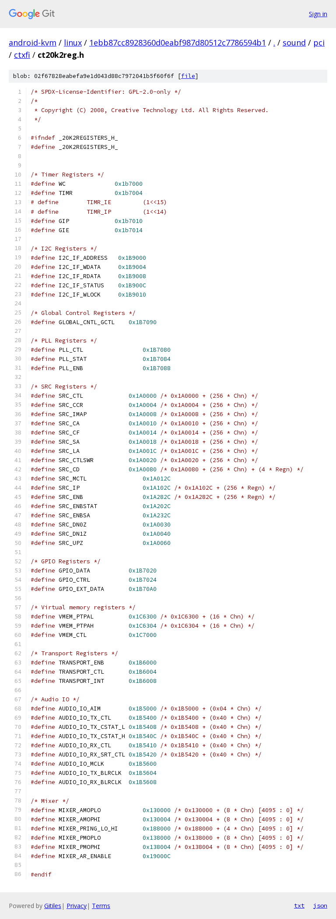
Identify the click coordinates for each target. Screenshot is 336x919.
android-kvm (32, 42)
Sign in (318, 14)
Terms (101, 905)
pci (319, 42)
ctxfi (22, 54)
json (320, 905)
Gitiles (52, 905)
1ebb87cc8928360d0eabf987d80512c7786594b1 (177, 42)
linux (73, 42)
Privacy (76, 905)
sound (294, 42)
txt (299, 905)
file (188, 76)
